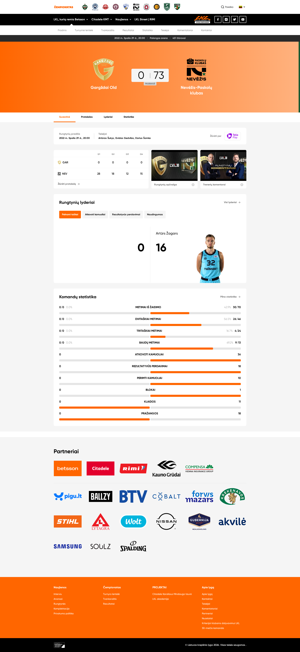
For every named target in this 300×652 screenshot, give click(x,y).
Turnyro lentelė (111, 594)
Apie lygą (207, 594)
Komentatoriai (185, 30)
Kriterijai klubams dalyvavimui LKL (221, 623)
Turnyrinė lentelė (84, 30)
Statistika (147, 30)
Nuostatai (207, 618)
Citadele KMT (100, 19)
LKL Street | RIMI (145, 19)
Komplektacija (61, 608)
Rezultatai (128, 30)
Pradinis (62, 30)
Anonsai (58, 598)
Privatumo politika (64, 613)
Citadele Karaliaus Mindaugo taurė (172, 594)
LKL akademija (160, 598)
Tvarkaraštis (107, 30)
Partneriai (207, 613)
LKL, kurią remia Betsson (69, 19)
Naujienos (121, 19)
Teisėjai (165, 30)
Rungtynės (59, 603)
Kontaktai (206, 30)
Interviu (58, 594)
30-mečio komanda (213, 628)
